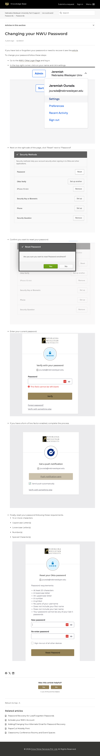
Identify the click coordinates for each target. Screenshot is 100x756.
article (75, 50)
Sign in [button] (80, 4)
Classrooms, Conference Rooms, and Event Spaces (31, 732)
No (56, 687)
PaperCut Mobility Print (19, 728)
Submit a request (66, 4)
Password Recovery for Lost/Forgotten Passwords (31, 716)
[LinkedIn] (13, 673)
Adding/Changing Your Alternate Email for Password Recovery (36, 724)
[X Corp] (10, 673)
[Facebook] (6, 673)
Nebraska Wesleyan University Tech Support (22, 13)
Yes (43, 687)
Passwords (20, 16)
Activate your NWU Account (21, 720)
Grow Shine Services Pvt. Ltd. (44, 749)
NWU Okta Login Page (29, 60)
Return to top (11, 703)
